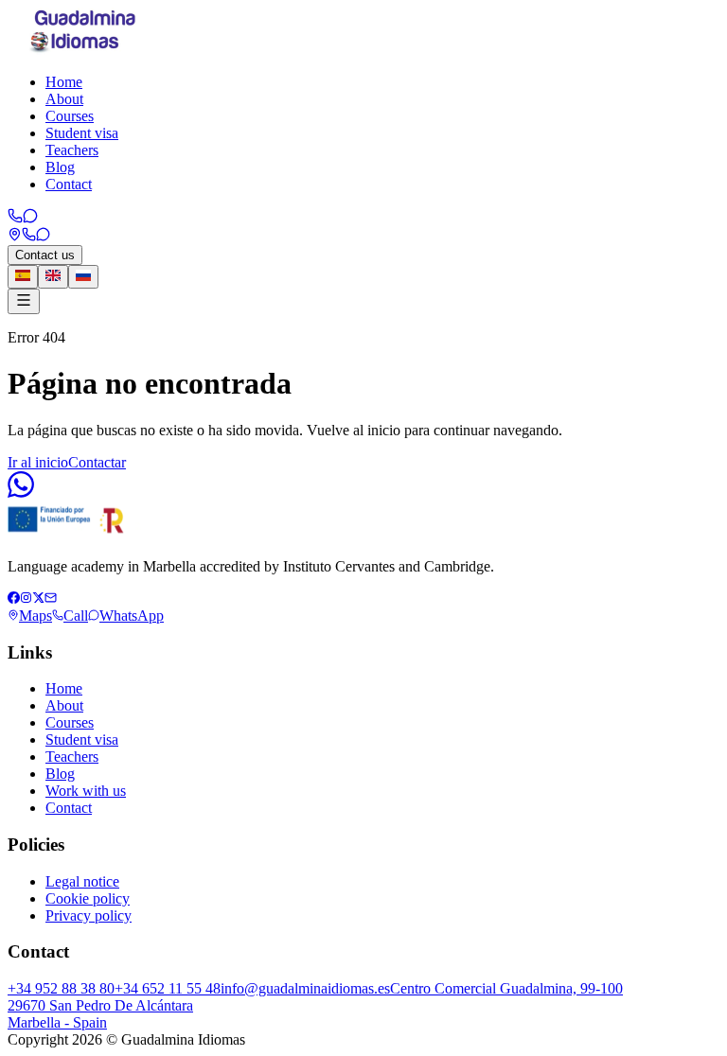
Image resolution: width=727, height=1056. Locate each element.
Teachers (71, 150)
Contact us (45, 255)
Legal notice (82, 881)
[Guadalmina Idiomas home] (85, 50)
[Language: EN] (53, 277)
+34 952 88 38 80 (61, 988)
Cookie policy (87, 898)
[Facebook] (14, 598)
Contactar (97, 462)
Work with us (85, 791)
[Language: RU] (83, 277)
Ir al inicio (38, 462)
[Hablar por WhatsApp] (21, 492)
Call (75, 615)
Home (63, 82)
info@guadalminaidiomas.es (305, 988)
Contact (68, 184)
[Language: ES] (23, 277)
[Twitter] (38, 598)
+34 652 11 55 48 (168, 988)
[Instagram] (26, 598)
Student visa (81, 133)
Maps (35, 615)
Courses (69, 116)
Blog (60, 167)
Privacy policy (88, 915)
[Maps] (15, 236)
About (64, 99)
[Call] (15, 218)
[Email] (50, 598)
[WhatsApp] (30, 218)
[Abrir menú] (24, 301)
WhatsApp (131, 615)
